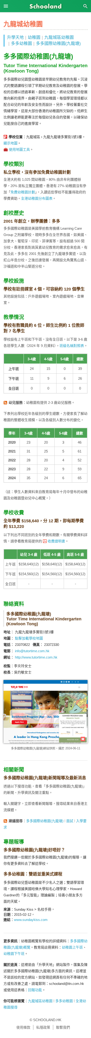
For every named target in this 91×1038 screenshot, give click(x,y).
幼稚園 (34, 37)
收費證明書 (56, 541)
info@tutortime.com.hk (32, 651)
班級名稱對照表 (72, 346)
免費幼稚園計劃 (22, 192)
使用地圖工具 (19, 149)
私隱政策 (43, 1027)
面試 (69, 821)
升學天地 (15, 37)
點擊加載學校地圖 (29, 638)
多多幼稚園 (21, 43)
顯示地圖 (11, 143)
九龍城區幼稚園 (59, 37)
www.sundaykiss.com (31, 920)
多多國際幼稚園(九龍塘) (58, 43)
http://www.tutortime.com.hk (36, 657)
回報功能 (35, 990)
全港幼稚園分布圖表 (36, 198)
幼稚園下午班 (14, 954)
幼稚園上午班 (72, 947)
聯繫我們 (63, 1027)
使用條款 (23, 1027)
